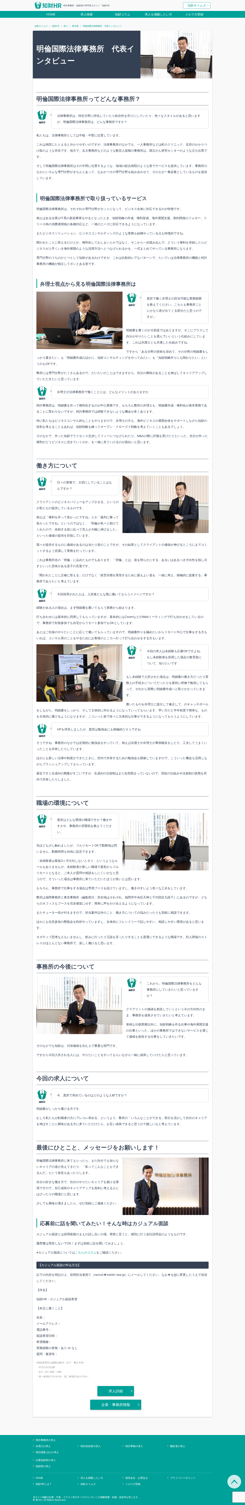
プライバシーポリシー (182, 1477)
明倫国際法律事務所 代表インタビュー (102, 26)
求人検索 (87, 14)
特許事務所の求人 (46, 1439)
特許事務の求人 (134, 1446)
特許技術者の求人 (91, 1446)
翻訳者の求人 (177, 1446)
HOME (50, 14)
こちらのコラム (85, 1252)
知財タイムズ (197, 5)
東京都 (75, 26)
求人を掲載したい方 (158, 14)
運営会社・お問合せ (136, 1477)
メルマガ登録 (194, 14)
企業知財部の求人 (46, 1460)
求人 (65, 26)
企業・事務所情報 (115, 1405)
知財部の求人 (43, 1466)
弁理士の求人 (43, 1446)
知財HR (55, 26)
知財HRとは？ (44, 1483)
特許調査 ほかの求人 (47, 1452)
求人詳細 (116, 1391)
